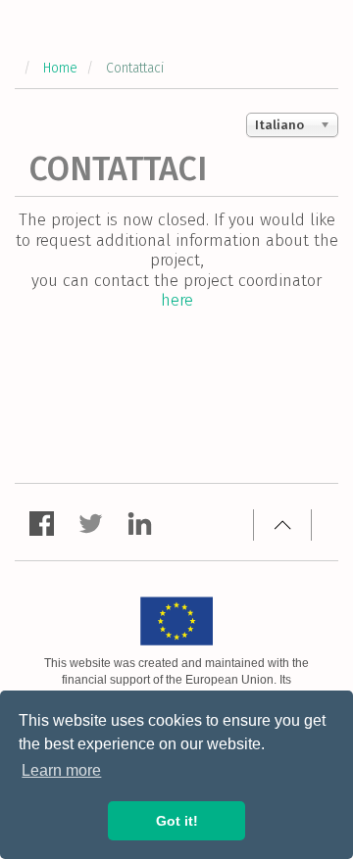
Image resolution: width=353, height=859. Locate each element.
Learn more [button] (61, 770)
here (177, 300)
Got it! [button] (177, 821)
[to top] (282, 525)
